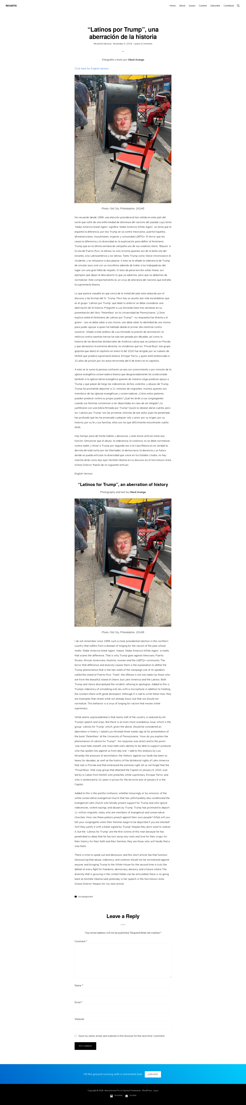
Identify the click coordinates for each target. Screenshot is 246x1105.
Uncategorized (85, 896)
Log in (155, 1090)
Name (79, 985)
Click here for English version (91, 68)
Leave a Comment (143, 43)
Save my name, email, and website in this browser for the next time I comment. (121, 1035)
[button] (238, 6)
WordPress (147, 1090)
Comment (81, 941)
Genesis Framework (132, 1090)
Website (79, 1019)
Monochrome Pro (112, 1090)
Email (78, 1002)
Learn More (153, 1074)
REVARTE (11, 5)
